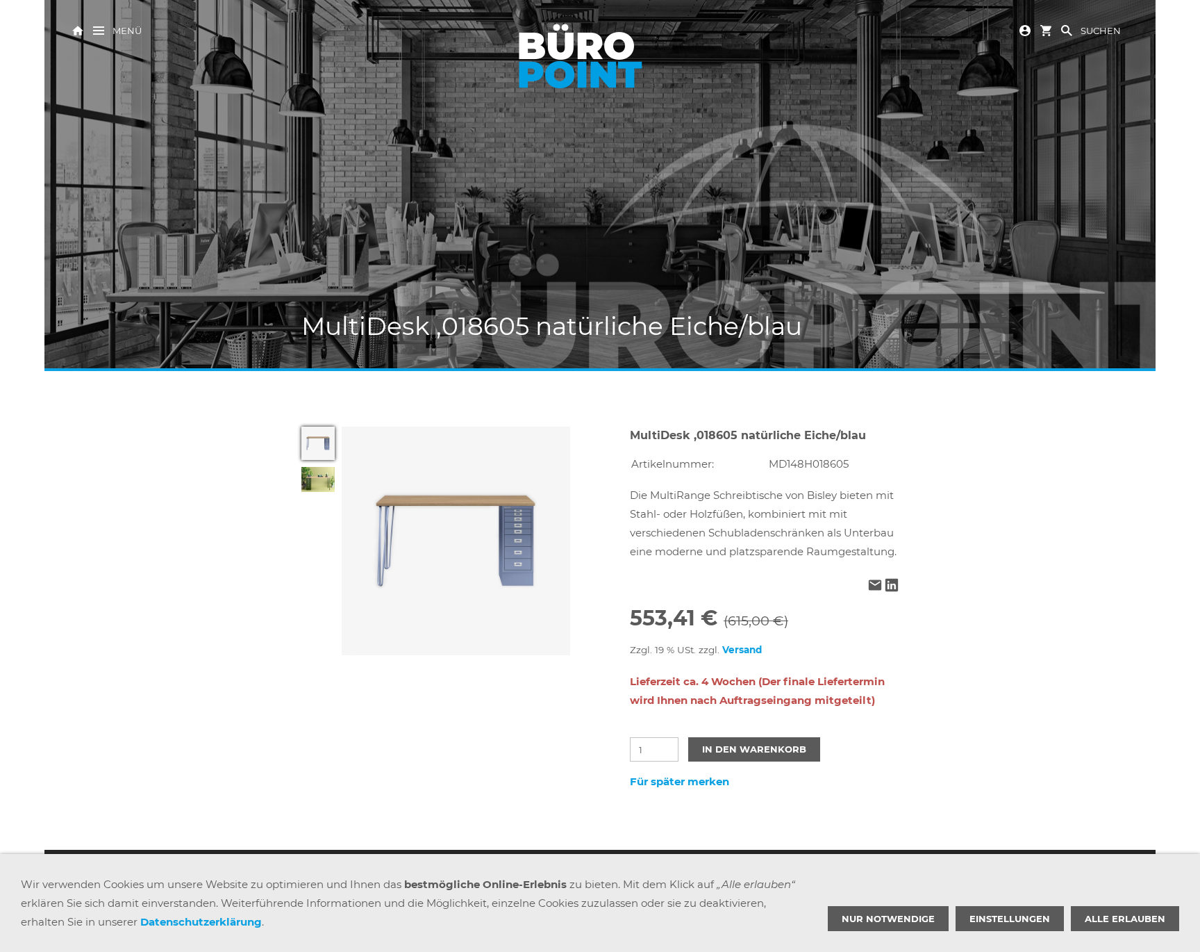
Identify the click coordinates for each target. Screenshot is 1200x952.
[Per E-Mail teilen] (875, 586)
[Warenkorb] (1045, 29)
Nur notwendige (888, 918)
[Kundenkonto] (1025, 29)
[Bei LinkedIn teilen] (892, 586)
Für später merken (679, 781)
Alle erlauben (1125, 918)
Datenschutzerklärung (201, 921)
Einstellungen (1009, 918)
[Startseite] (77, 29)
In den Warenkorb (754, 749)
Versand (742, 649)
